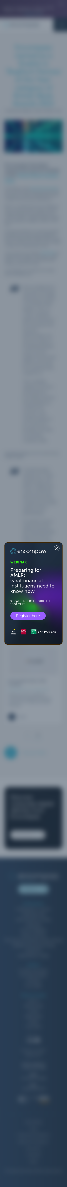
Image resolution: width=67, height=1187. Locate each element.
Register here (28, 615)
